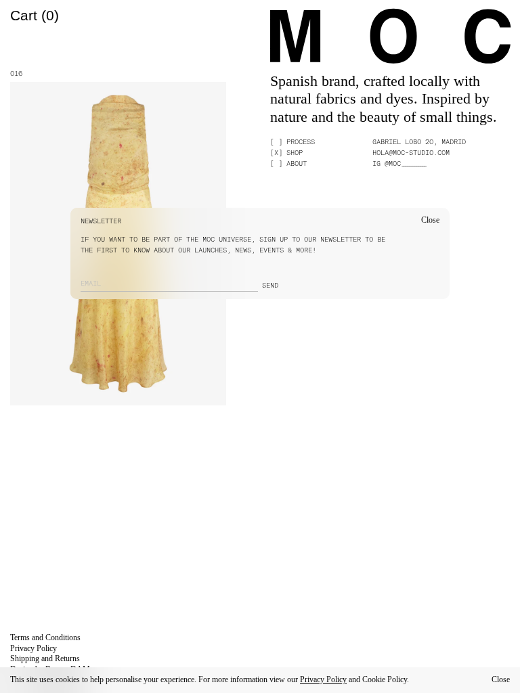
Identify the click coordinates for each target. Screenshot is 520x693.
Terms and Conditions (45, 637)
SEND (270, 285)
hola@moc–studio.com (411, 152)
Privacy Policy (323, 679)
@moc (405, 163)
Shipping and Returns (45, 658)
